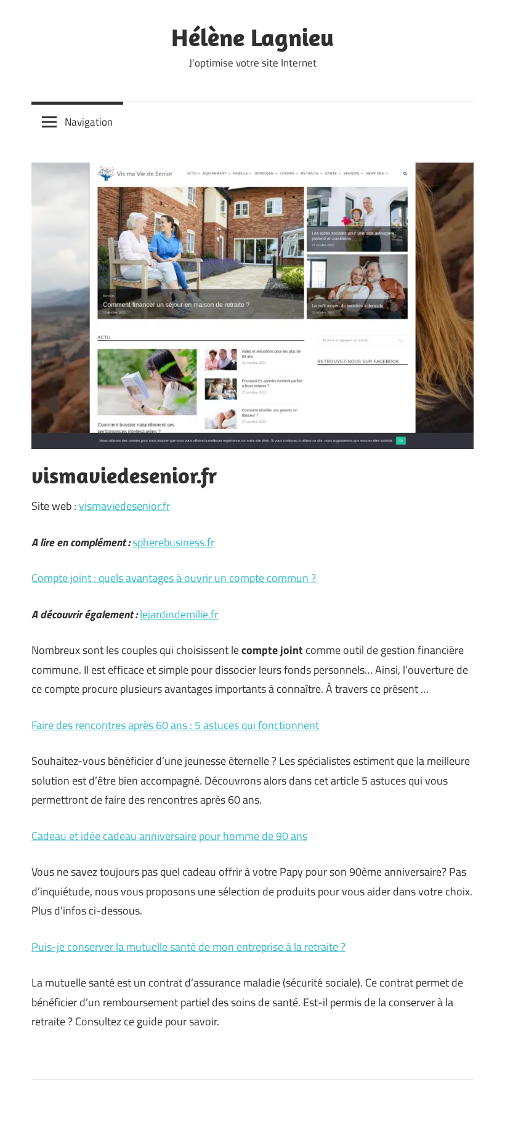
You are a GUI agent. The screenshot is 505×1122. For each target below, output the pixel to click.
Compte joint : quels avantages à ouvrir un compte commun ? (173, 578)
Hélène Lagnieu (252, 37)
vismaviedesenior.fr (124, 506)
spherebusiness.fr (173, 542)
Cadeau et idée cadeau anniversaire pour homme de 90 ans (169, 836)
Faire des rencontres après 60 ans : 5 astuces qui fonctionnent (175, 725)
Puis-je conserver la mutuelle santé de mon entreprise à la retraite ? (188, 946)
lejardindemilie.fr (179, 614)
